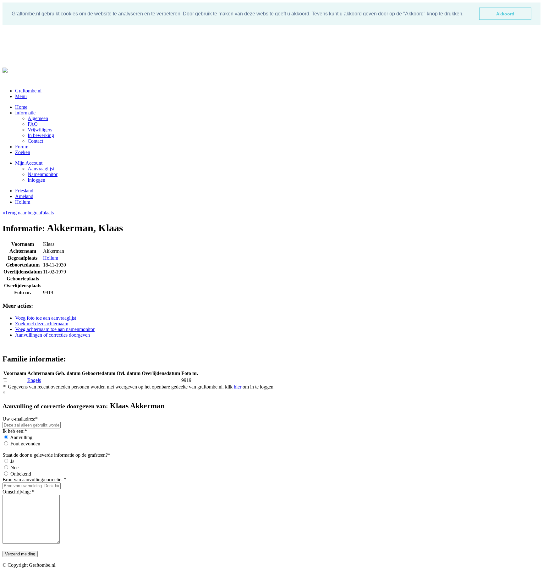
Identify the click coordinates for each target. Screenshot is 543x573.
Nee (14, 467)
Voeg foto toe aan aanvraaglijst (45, 318)
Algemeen (38, 118)
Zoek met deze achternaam (41, 323)
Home (21, 107)
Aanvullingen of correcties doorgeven (52, 335)
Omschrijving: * (19, 491)
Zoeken (22, 152)
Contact (35, 141)
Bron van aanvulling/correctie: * (34, 479)
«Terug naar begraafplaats (28, 212)
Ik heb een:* (15, 431)
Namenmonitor (43, 174)
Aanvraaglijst (41, 168)
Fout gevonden (25, 443)
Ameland (24, 196)
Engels (34, 380)
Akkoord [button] (505, 13)
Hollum (22, 202)
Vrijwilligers (40, 129)
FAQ (33, 124)
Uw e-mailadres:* (20, 418)
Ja (12, 461)
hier (237, 386)
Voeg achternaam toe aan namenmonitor (55, 329)
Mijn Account (28, 163)
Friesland (24, 190)
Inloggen (36, 180)
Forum (21, 146)
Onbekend (20, 474)
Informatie (25, 112)
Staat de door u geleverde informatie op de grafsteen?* (56, 455)
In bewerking (41, 135)
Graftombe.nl (28, 90)
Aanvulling (21, 437)
